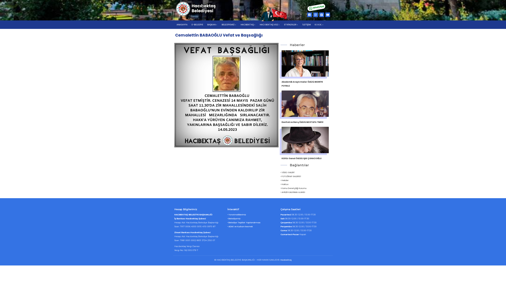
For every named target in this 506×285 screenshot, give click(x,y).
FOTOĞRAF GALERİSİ (291, 176)
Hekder (285, 180)
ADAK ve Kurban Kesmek (240, 226)
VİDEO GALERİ (288, 172)
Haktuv (285, 184)
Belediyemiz (234, 218)
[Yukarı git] (501, 280)
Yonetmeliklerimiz (237, 214)
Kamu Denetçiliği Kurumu (294, 188)
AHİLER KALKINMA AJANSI (293, 192)
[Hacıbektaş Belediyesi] (199, 15)
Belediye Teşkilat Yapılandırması (244, 222)
